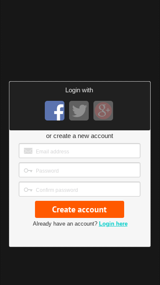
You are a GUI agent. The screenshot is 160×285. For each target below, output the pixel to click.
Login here (113, 223)
